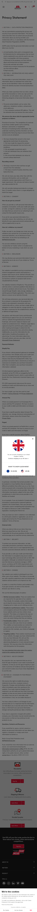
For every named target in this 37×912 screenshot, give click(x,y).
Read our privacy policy (7, 904)
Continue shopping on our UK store (17, 458)
